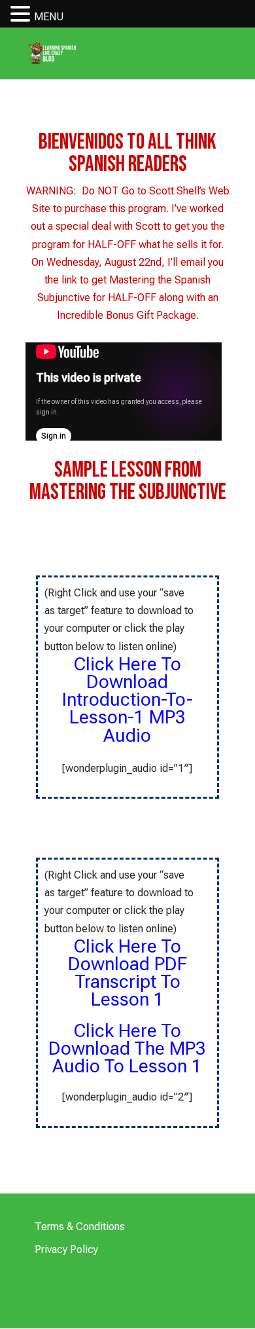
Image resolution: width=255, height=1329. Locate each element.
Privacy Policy (66, 1249)
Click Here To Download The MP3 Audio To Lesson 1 (127, 1049)
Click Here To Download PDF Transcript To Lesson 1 (127, 973)
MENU (48, 16)
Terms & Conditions (80, 1226)
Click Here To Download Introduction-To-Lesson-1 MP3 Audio (127, 699)
